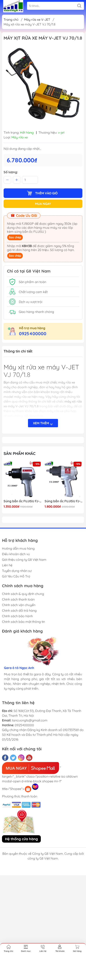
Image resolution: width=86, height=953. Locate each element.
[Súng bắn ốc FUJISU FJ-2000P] (64, 479)
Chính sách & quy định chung (23, 594)
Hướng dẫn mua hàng (18, 548)
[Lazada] (35, 787)
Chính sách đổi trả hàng (19, 610)
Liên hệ (7, 565)
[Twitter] (13, 757)
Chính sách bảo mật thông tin (23, 622)
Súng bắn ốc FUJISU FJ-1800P (23, 501)
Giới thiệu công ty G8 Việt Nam (24, 560)
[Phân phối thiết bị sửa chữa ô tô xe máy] (13, 6)
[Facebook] (5, 757)
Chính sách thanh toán (18, 599)
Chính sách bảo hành (17, 616)
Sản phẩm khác (20, 453)
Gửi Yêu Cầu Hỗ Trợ (16, 576)
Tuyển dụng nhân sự (17, 571)
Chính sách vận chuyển (18, 605)
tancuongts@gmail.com (29, 720)
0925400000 (32, 333)
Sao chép (15, 237)
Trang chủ (11, 19)
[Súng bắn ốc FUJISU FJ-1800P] (23, 479)
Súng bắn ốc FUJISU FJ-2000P (64, 501)
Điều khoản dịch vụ (16, 554)
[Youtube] (29, 757)
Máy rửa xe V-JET (37, 19)
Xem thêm (41, 423)
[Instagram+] (21, 757)
